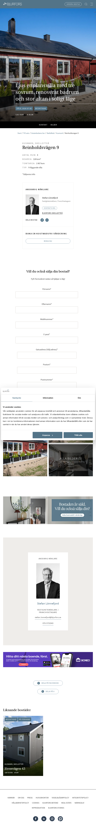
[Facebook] (42, 219)
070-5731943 (48, 623)
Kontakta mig (49, 208)
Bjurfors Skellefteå (52, 213)
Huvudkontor (42, 798)
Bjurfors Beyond (50, 803)
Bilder (54, 125)
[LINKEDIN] (43, 818)
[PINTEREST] (60, 818)
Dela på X (50, 691)
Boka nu (48, 241)
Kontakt (43, 125)
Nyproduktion (38, 808)
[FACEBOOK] (35, 818)
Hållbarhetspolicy (20, 803)
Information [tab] (48, 398)
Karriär (11, 798)
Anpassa (46, 435)
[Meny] (91, 4)
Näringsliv (79, 803)
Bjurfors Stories (56, 808)
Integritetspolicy (80, 798)
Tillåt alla (78, 435)
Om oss (21, 798)
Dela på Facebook (50, 683)
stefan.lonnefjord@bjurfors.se (48, 617)
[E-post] (47, 219)
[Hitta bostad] (86, 4)
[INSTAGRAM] (52, 818)
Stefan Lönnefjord (48, 603)
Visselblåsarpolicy (60, 798)
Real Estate (66, 803)
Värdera (73, 4)
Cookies (35, 803)
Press (29, 798)
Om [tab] (79, 398)
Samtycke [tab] (16, 398)
